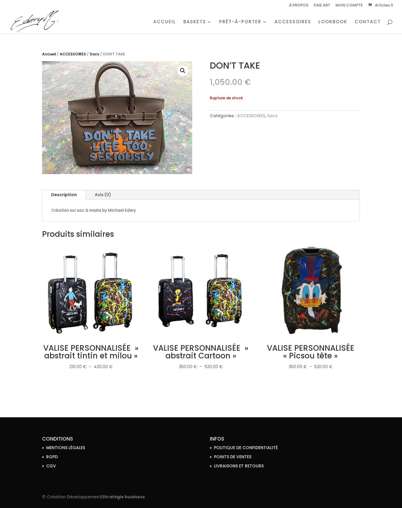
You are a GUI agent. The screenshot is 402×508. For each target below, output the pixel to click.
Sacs (94, 54)
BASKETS (194, 22)
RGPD (52, 457)
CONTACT (368, 22)
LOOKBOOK (332, 22)
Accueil (49, 54)
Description (64, 195)
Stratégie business (123, 497)
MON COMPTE (349, 5)
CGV (51, 466)
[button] (182, 70)
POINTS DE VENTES (232, 457)
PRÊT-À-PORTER (240, 22)
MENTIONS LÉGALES (65, 448)
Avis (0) (103, 195)
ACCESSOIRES (293, 22)
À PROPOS (298, 5)
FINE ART (322, 5)
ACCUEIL (164, 22)
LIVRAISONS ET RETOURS (239, 466)
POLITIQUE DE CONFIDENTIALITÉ (246, 448)
